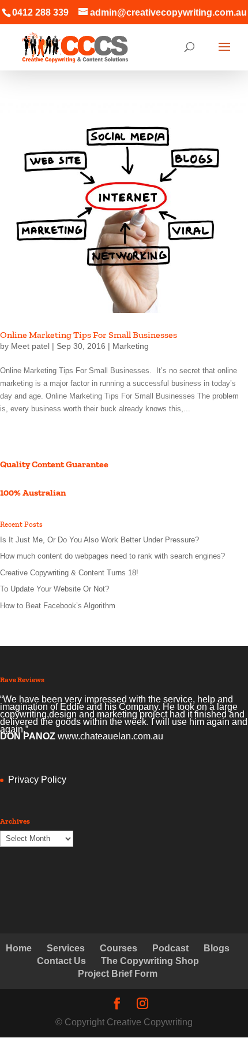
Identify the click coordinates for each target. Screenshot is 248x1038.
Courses (118, 948)
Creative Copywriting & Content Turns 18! (69, 572)
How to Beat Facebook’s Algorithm (57, 605)
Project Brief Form (117, 974)
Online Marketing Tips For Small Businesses (88, 334)
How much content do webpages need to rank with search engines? (112, 556)
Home (19, 948)
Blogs (217, 948)
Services (66, 948)
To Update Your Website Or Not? (54, 589)
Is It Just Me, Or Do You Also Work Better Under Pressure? (99, 539)
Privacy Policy (37, 779)
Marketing (130, 346)
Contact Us (61, 961)
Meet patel (30, 346)
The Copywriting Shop (150, 961)
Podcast (170, 948)
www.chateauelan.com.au (110, 736)
